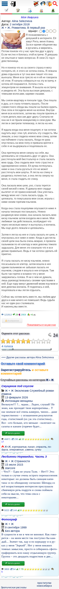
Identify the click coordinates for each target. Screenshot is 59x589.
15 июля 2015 (14, 464)
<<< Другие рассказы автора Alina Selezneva (27, 357)
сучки (38, 449)
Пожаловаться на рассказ (41, 324)
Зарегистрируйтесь (16, 370)
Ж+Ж (8, 446)
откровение (16, 449)
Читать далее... (14, 433)
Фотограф (9, 519)
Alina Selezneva (22, 21)
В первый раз (36, 27)
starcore (10, 468)
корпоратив (19, 446)
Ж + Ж (5, 27)
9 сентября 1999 (16, 527)
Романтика (19, 27)
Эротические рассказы (13, 587)
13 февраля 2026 (16, 397)
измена (29, 449)
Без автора (12, 530)
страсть (41, 446)
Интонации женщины (19, 400)
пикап (31, 446)
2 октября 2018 (20, 24)
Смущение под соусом (17, 386)
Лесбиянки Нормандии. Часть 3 (24, 456)
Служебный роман (42, 390)
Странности (22, 461)
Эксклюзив (21, 390)
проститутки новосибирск (44, 584)
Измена (6, 394)
